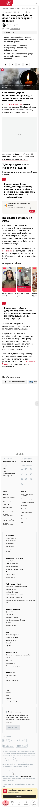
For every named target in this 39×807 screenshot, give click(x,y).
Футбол (8, 693)
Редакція (5, 494)
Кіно (7, 632)
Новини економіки (13, 609)
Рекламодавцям (7, 507)
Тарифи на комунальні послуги (16, 620)
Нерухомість (11, 673)
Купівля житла (10, 678)
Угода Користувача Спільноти (27, 495)
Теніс (7, 695)
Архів (22, 515)
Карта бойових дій (12, 564)
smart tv (8, 746)
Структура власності (27, 512)
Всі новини (10, 535)
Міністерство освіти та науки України (18, 655)
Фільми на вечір (11, 640)
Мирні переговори (12, 566)
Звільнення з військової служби (16, 587)
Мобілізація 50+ (11, 589)
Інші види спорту (11, 701)
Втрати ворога (10, 577)
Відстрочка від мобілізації (14, 597)
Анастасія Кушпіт (12, 25)
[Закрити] (35, 790)
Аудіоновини (10, 549)
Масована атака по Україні (14, 572)
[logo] (8, 3)
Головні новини (11, 538)
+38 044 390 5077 (26, 461)
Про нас (4, 491)
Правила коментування (28, 499)
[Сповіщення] (36, 3)
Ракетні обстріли (11, 561)
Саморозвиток (10, 663)
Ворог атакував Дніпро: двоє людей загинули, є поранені (29, 8)
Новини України (15, 8)
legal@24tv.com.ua (25, 776)
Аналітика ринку (11, 675)
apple (22, 740)
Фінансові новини (12, 617)
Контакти (24, 505)
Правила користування (9, 511)
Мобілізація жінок (12, 592)
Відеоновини (10, 546)
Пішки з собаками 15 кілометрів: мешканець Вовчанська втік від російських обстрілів (18, 157)
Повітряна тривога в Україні (15, 569)
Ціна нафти (9, 612)
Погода (8, 552)
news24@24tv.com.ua (9, 461)
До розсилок (12, 727)
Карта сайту (24, 519)
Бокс (7, 690)
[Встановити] (19, 793)
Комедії (8, 643)
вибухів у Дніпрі (15, 104)
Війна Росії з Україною (14, 558)
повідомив (7, 251)
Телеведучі (5, 504)
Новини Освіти (11, 652)
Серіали (8, 646)
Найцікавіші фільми (12, 635)
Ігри (22, 522)
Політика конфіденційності (7, 515)
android (8, 740)
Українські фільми (12, 637)
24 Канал (5, 8)
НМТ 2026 (9, 660)
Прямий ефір (10, 543)
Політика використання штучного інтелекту (9, 519)
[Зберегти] (34, 64)
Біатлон (8, 698)
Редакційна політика (8, 497)
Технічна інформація (27, 502)
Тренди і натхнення (12, 681)
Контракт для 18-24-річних (14, 595)
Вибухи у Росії (10, 574)
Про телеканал (7, 501)
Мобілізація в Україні (14, 584)
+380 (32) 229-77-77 (14, 774)
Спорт (8, 687)
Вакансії (23, 509)
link (22, 469)
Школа (8, 658)
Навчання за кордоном (13, 666)
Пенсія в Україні (11, 625)
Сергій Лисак (15, 29)
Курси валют (10, 614)
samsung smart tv (22, 746)
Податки (8, 623)
